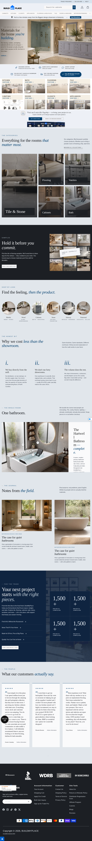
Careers (72, 806)
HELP (86, 1)
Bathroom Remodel (80, 13)
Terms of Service (61, 796)
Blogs (71, 809)
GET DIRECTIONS (35, 118)
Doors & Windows (66, 13)
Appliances (31, 13)
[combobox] (60, 7)
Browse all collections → (73, 147)
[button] (87, 7)
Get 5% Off (4, 719)
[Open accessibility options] (2, 839)
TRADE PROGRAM (66, 1)
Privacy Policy (60, 800)
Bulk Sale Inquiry (40, 800)
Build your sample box (9, 266)
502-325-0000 (78, 1)
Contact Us (59, 789)
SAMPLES (3, 55)
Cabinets (5, 13)
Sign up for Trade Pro (41, 803)
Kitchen (13, 13)
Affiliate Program (75, 802)
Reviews (72, 813)
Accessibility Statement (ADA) (9, 833)
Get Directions (75, 17)
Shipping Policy (60, 793)
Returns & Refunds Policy (78, 793)
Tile (55, 13)
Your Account (38, 789)
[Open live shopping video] (90, 419)
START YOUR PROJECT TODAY (10, 647)
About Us (72, 789)
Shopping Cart (39, 793)
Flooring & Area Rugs (44, 13)
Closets (21, 13)
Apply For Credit (40, 796)
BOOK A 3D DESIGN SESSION (53, 118)
